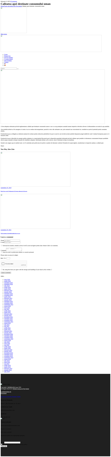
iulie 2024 (7, 286)
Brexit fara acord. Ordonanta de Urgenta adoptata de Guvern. (14, 191)
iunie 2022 (7, 307)
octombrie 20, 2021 (6, 230)
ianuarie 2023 (8, 300)
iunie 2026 (7, 279)
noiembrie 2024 (8, 284)
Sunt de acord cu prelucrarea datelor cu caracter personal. (18, 252)
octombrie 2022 (8, 303)
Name (2, 240)
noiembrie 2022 (8, 301)
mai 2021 (6, 326)
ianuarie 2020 (8, 351)
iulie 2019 (7, 360)
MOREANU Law (13, 387)
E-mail (2, 242)
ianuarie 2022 (8, 315)
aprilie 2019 (7, 365)
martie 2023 (7, 296)
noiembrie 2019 (8, 354)
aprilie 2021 (7, 328)
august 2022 (7, 306)
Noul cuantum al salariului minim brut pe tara (10, 233)
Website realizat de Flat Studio (20, 389)
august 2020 (7, 340)
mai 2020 (6, 345)
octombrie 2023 (8, 295)
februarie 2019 (8, 368)
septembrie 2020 (8, 339)
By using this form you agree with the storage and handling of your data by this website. (27, 269)
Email (2, 442)
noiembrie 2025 (8, 282)
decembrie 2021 (8, 317)
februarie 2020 (8, 350)
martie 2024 (7, 289)
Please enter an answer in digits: (9, 255)
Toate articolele (8, 6)
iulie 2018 (7, 371)
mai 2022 (6, 309)
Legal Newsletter (17, 6)
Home (2, 6)
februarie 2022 (8, 314)
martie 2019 (7, 367)
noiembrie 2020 (8, 335)
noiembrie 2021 (8, 318)
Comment (3, 250)
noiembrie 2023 (8, 293)
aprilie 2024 (7, 287)
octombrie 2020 (8, 337)
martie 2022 (7, 312)
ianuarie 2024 (8, 292)
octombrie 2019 (8, 356)
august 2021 (7, 323)
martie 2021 (7, 329)
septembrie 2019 (8, 357)
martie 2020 (7, 348)
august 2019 (7, 359)
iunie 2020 (7, 343)
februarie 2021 (8, 331)
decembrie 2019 (8, 353)
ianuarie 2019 (8, 370)
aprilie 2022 (7, 311)
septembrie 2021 (8, 321)
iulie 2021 (7, 325)
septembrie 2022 (8, 304)
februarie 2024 (8, 290)
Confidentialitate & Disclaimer (6, 392)
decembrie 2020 (8, 334)
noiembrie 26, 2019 (6, 187)
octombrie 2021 (8, 320)
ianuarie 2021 (8, 332)
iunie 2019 (7, 362)
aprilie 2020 (7, 346)
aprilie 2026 (7, 281)
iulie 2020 (7, 342)
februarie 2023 (8, 298)
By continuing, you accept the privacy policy (14, 444)
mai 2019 (6, 364)
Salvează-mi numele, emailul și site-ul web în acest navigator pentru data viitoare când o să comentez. (30, 245)
